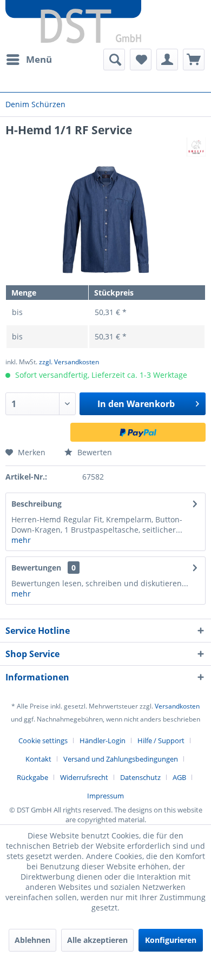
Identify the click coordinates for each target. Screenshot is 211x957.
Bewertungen (36, 567)
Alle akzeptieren (97, 940)
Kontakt (38, 759)
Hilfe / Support (160, 740)
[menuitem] (28, 59)
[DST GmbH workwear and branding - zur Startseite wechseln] (73, 21)
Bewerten (93, 452)
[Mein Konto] (167, 59)
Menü (39, 59)
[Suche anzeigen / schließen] (114, 59)
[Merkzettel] (140, 59)
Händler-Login (103, 740)
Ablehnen (32, 940)
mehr (21, 540)
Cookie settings (43, 740)
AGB (179, 777)
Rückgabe (32, 777)
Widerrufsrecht (84, 777)
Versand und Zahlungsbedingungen (120, 759)
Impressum (105, 796)
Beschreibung (36, 504)
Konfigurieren (170, 940)
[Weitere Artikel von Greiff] (196, 146)
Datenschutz (140, 777)
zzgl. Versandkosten (69, 361)
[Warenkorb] (194, 59)
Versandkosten (177, 706)
